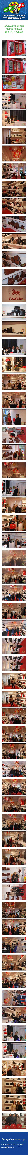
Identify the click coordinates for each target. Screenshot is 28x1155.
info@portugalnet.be (9, 1147)
